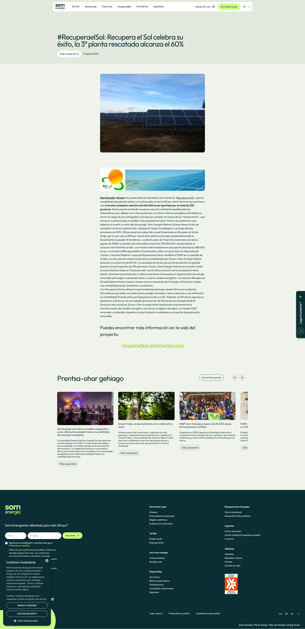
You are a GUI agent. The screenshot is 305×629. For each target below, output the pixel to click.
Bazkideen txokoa (233, 558)
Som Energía (107, 197)
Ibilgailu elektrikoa (158, 519)
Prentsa (228, 561)
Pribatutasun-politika (179, 613)
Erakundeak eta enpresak (161, 516)
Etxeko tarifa (155, 538)
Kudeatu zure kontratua (161, 523)
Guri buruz (154, 577)
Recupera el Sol (185, 197)
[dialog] (27, 591)
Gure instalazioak (233, 512)
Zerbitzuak (91, 6)
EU (244, 6)
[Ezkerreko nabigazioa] (234, 377)
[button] (27, 621)
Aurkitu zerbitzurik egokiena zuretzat (242, 535)
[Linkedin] (52, 599)
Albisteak (229, 554)
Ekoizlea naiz (155, 561)
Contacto (229, 538)
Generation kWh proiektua (238, 516)
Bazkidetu (154, 592)
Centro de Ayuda (233, 531)
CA (280, 613)
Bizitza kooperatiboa (159, 580)
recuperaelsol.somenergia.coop (152, 345)
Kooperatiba (124, 6)
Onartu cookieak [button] (27, 605)
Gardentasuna (156, 584)
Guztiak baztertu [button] (27, 613)
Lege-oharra (155, 613)
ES (286, 613)
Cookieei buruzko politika (208, 613)
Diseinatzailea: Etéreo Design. (254, 624)
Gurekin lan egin (233, 565)
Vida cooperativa (69, 53)
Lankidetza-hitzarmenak (161, 588)
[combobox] (46, 560)
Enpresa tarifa (156, 542)
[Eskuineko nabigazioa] (241, 377)
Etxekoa (153, 512)
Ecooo (120, 197)
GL (292, 613)
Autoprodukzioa (157, 558)
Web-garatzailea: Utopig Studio (284, 624)
